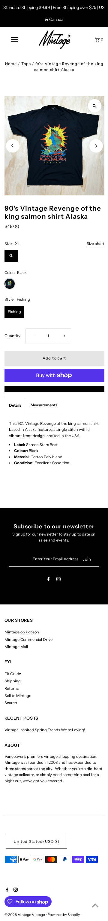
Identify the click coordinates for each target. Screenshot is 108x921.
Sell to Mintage (17, 695)
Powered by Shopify (63, 914)
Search (10, 703)
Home (11, 63)
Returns (11, 688)
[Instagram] (58, 580)
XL (11, 255)
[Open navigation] (14, 39)
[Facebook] (48, 580)
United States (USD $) (36, 841)
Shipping (12, 681)
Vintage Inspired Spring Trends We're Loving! (44, 730)
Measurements (44, 405)
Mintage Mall (16, 646)
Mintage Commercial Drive (28, 639)
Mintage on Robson (21, 632)
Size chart (95, 244)
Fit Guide (12, 674)
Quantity (12, 336)
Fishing (14, 311)
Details (15, 405)
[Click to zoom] (94, 105)
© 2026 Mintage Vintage (25, 914)
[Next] (96, 145)
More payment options (54, 388)
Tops (26, 63)
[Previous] (13, 145)
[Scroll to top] (95, 905)
